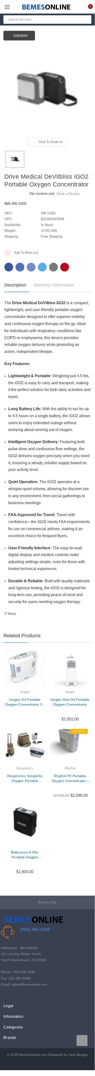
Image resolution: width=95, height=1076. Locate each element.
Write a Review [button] (68, 194)
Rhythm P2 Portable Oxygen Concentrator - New (70, 778)
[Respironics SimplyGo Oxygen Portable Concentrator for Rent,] (25, 745)
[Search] (85, 19)
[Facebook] (8, 267)
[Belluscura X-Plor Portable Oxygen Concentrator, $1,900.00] (25, 822)
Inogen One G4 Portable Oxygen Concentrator (70, 702)
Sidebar (20, 36)
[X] (42, 267)
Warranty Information (54, 285)
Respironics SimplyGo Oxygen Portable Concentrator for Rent (24, 778)
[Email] (20, 267)
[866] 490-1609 (35, 929)
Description (15, 285)
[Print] (31, 267)
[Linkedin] (53, 267)
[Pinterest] (64, 267)
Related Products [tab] (22, 635)
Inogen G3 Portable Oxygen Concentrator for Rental (25, 702)
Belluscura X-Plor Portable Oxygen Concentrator (24, 855)
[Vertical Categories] (12, 7)
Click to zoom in (50, 142)
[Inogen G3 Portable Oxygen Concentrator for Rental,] (25, 669)
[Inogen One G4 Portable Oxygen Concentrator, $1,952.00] (70, 669)
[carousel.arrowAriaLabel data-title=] (82, 1040)
